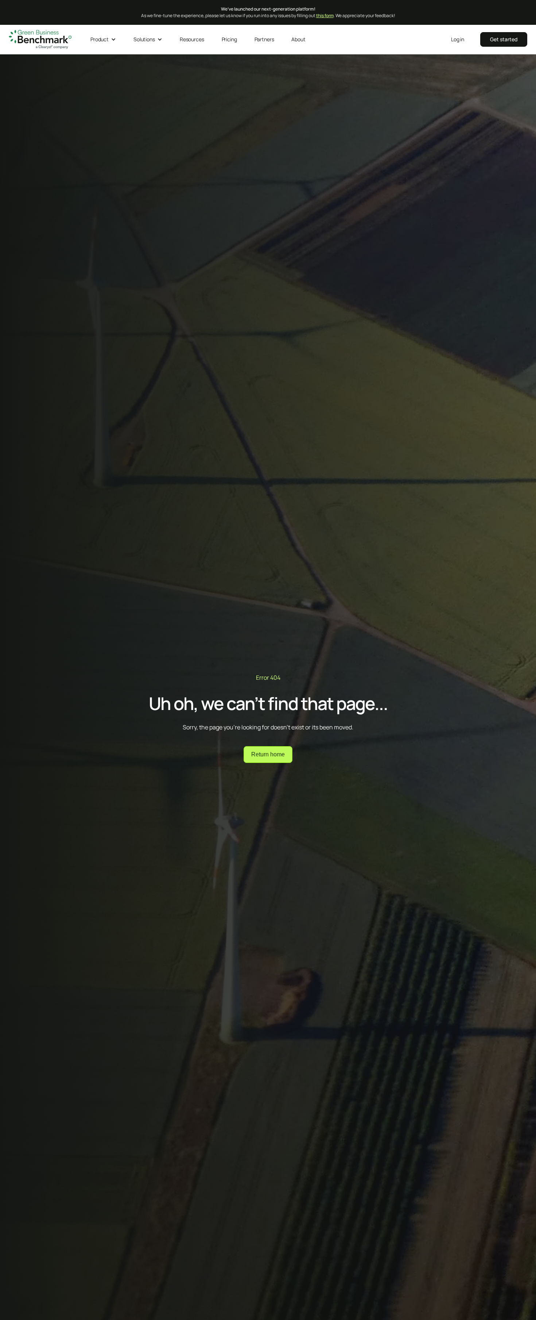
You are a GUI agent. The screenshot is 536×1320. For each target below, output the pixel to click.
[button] (103, 39)
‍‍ (503, 39)
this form (325, 15)
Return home (268, 754)
